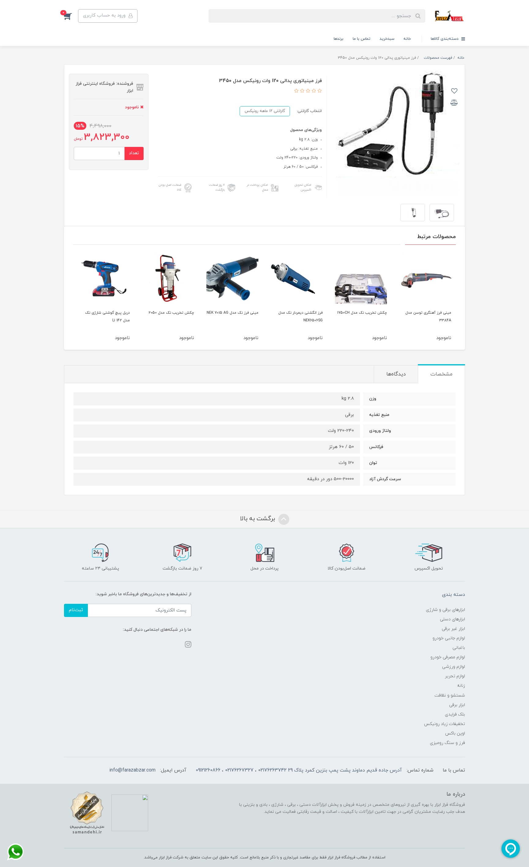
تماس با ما (361, 39)
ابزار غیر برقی (453, 629)
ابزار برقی (457, 705)
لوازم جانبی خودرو (449, 638)
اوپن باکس (455, 733)
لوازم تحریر (455, 676)
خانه (407, 39)
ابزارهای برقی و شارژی (445, 610)
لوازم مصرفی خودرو (447, 657)
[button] (71, 16)
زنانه (461, 686)
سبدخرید (387, 39)
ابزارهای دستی (452, 619)
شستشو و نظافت (449, 695)
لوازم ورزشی (453, 667)
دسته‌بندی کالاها (445, 39)
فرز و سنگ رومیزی (447, 743)
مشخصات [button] (441, 374)
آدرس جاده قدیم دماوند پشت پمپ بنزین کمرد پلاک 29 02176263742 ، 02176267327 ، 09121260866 (299, 770)
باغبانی (458, 648)
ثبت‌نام (76, 610)
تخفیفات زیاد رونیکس (444, 724)
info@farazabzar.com (132, 770)
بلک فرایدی (455, 714)
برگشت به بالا (258, 518)
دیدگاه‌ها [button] (396, 374)
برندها (338, 39)
